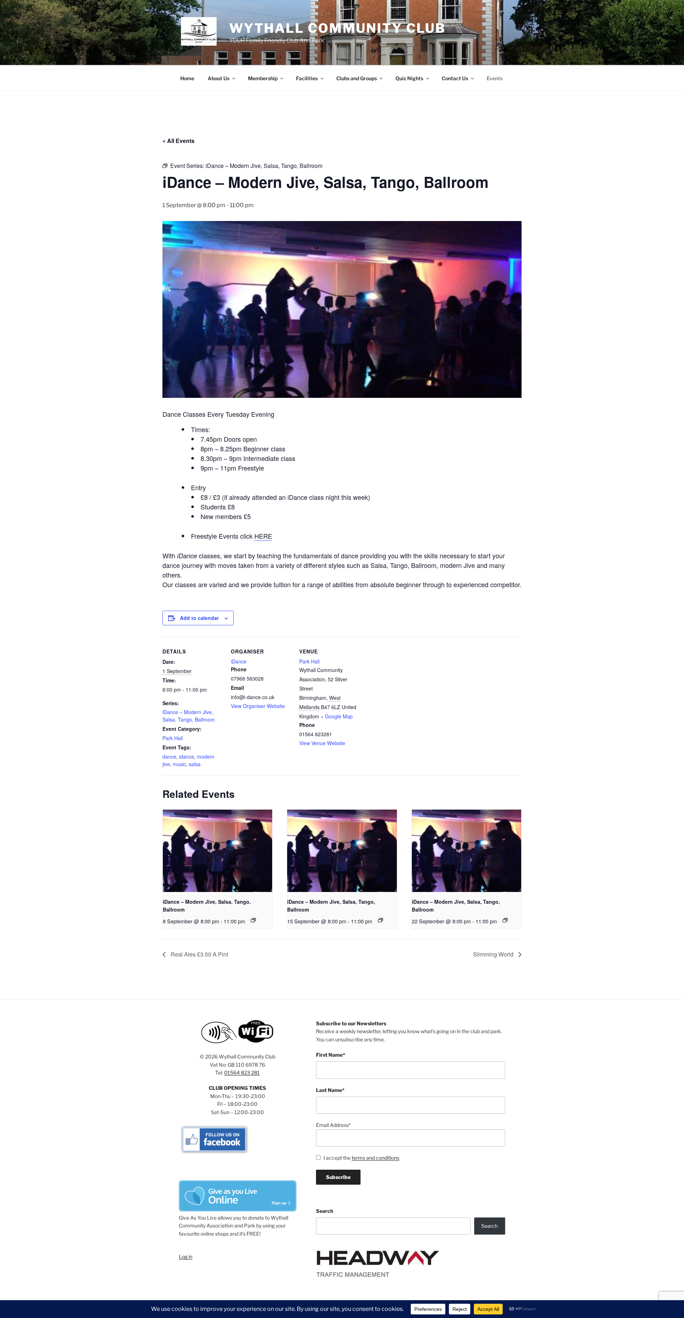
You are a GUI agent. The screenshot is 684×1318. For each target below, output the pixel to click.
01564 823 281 (242, 1073)
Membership (263, 78)
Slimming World (494, 954)
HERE (263, 535)
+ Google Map (337, 716)
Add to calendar (199, 617)
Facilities (307, 78)
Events (495, 78)
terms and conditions (375, 1158)
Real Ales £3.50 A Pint (198, 954)
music (179, 764)
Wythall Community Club (337, 28)
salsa (195, 764)
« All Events (178, 141)
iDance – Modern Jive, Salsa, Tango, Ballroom (188, 715)
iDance (239, 661)
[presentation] (217, 851)
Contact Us (455, 78)
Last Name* (330, 1090)
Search (324, 1211)
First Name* (330, 1055)
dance (169, 756)
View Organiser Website (258, 705)
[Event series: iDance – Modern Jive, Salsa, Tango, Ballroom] (253, 920)
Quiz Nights (409, 78)
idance (186, 756)
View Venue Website (322, 743)
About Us (218, 78)
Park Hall (172, 738)
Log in (185, 1256)
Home (187, 78)
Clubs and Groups (356, 78)
